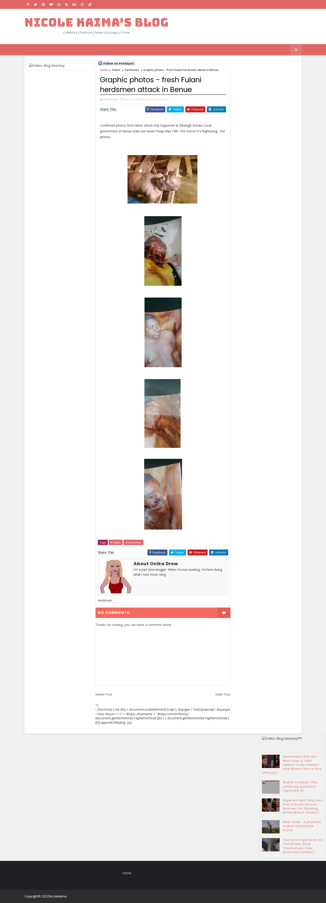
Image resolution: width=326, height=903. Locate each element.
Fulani (116, 70)
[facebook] (27, 4)
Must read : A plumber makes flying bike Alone (302, 826)
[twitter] (35, 4)
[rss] (66, 4)
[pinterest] (43, 4)
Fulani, (149, 99)
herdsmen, (161, 99)
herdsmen (132, 70)
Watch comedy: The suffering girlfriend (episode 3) (300, 786)
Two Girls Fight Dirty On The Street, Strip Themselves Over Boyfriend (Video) (303, 846)
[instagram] (82, 4)
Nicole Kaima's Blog (96, 22)
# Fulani (115, 542)
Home (104, 70)
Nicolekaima (58, 896)
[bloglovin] (51, 4)
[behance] (74, 4)
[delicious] (89, 4)
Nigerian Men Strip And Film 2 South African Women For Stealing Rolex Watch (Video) (303, 806)
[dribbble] (58, 4)
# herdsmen (133, 542)
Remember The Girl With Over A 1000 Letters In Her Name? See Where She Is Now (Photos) (292, 764)
